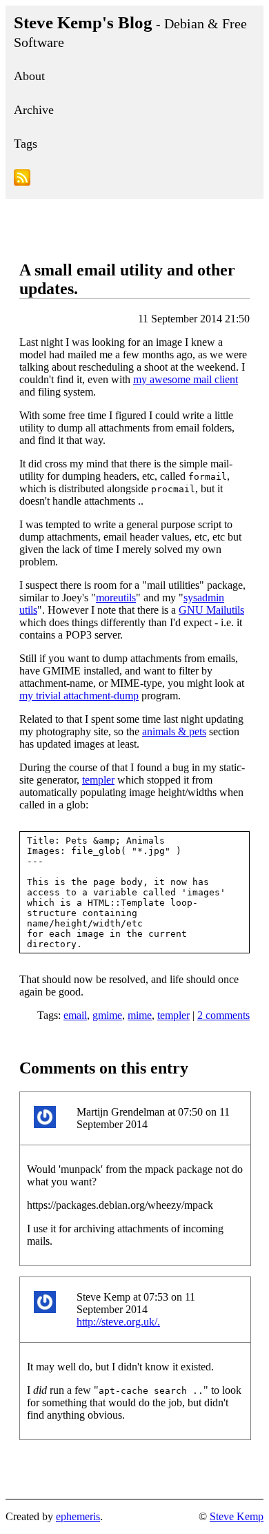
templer (98, 780)
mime (140, 1015)
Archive (34, 110)
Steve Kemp (236, 1516)
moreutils (116, 597)
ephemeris (78, 1516)
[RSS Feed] (134, 180)
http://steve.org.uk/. (118, 1322)
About (29, 76)
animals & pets (174, 731)
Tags (25, 144)
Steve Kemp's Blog (130, 31)
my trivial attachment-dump (79, 695)
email (75, 1015)
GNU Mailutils (211, 610)
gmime (107, 1015)
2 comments (223, 1015)
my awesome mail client (185, 379)
